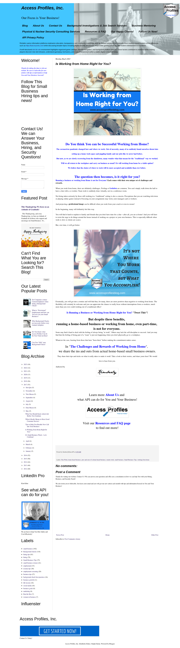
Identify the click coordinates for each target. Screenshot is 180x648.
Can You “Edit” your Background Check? (39, 343)
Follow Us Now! (148, 31)
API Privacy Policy (33, 37)
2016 (25, 455)
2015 (25, 458)
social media (27, 585)
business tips (27, 574)
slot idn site (36, 49)
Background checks (29, 551)
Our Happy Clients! (122, 31)
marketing (26, 591)
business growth (28, 580)
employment (27, 566)
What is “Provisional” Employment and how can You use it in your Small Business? (40, 313)
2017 (25, 384)
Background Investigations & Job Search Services (97, 25)
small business (119, 460)
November (29, 391)
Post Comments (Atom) (72, 539)
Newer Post (60, 535)
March (28, 444)
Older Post (154, 535)
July (27, 404)
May (27, 411)
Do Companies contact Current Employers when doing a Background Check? (40, 302)
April (27, 441)
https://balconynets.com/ (35, 46)
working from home (143, 460)
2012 (25, 469)
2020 (25, 374)
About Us (38, 25)
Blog (25, 25)
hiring (25, 557)
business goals (28, 588)
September (29, 397)
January (28, 451)
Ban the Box (27, 594)
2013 (25, 465)
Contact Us (55, 25)
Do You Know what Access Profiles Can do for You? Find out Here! (40, 334)
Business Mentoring (144, 25)
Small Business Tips (130, 460)
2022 (25, 368)
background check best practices (34, 577)
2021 (25, 371)
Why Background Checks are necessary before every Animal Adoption (40, 323)
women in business (29, 597)
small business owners (30, 563)
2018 (25, 381)
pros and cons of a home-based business (94, 460)
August (28, 401)
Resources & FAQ (95, 31)
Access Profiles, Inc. (42, 7)
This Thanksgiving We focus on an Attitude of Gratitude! (35, 208)
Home (108, 535)
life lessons (26, 583)
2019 (25, 378)
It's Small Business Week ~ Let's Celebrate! (36, 436)
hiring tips (26, 554)
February (29, 448)
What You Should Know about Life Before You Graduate (37, 415)
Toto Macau (30, 394)
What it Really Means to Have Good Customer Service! (37, 420)
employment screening (30, 571)
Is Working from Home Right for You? (36, 430)
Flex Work (64, 460)
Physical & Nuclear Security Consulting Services (51, 31)
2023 (25, 364)
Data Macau (30, 407)
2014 (25, 462)
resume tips (27, 568)
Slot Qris (29, 387)
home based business (74, 460)
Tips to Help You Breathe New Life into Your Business (37, 425)
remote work (110, 460)
